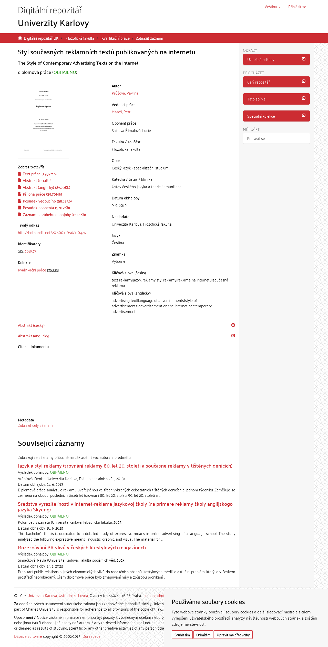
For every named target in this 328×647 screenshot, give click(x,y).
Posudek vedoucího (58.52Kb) (47, 200)
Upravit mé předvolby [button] (233, 634)
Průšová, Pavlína (125, 92)
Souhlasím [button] (182, 634)
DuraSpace (91, 636)
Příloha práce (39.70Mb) (42, 193)
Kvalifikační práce (115, 38)
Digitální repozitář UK (41, 38)
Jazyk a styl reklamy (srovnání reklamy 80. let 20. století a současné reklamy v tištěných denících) (125, 465)
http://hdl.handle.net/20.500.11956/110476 (52, 232)
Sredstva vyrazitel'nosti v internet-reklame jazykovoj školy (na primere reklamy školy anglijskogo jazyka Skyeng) (125, 506)
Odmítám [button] (203, 634)
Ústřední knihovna (73, 595)
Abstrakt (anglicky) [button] (33, 335)
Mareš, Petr (121, 111)
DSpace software (28, 636)
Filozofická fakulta (80, 38)
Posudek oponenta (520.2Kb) (46, 207)
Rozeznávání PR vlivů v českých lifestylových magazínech (82, 547)
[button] (272, 6)
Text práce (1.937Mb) (39, 173)
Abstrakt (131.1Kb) (37, 180)
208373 (31, 251)
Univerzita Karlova (42, 595)
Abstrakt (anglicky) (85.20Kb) (46, 187)
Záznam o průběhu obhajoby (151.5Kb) (54, 214)
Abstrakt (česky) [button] (31, 325)
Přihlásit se (256, 138)
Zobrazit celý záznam (35, 425)
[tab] (61, 251)
